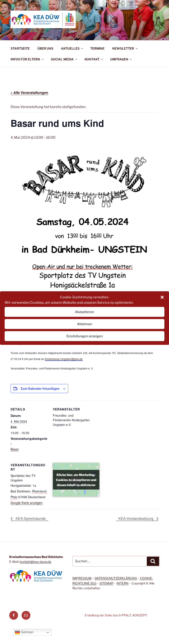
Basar (15, 449)
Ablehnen (84, 324)
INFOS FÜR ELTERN (25, 59)
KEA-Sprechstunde (30, 518)
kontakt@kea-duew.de (35, 561)
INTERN (123, 583)
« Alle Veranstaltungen (29, 92)
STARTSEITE (20, 48)
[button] (162, 297)
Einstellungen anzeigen (84, 336)
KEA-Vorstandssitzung (136, 518)
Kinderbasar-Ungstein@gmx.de (64, 359)
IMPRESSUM (82, 578)
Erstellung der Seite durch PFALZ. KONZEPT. (116, 615)
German (26, 632)
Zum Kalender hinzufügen (40, 388)
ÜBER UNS (45, 48)
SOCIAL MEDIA (62, 59)
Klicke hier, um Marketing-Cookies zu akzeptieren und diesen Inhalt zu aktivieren (76, 480)
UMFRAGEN (119, 59)
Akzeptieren (84, 312)
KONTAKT (91, 59)
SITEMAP (106, 583)
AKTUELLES (70, 48)
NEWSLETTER (123, 48)
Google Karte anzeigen (27, 502)
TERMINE (97, 48)
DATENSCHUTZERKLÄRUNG (116, 578)
